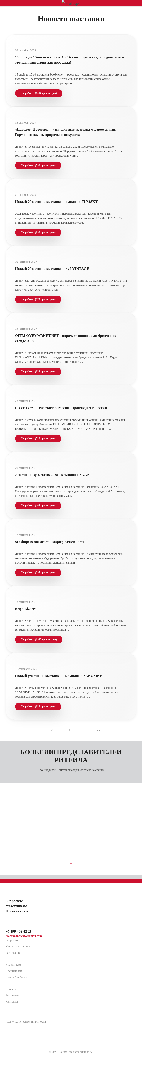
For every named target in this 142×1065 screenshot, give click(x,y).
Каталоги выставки (18, 946)
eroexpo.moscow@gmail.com (24, 935)
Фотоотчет (12, 995)
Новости (11, 989)
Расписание (13, 952)
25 (98, 730)
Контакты (12, 1001)
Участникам (13, 964)
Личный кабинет (16, 977)
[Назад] (34, 728)
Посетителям (14, 970)
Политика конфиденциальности (26, 1021)
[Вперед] (107, 728)
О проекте (12, 940)
